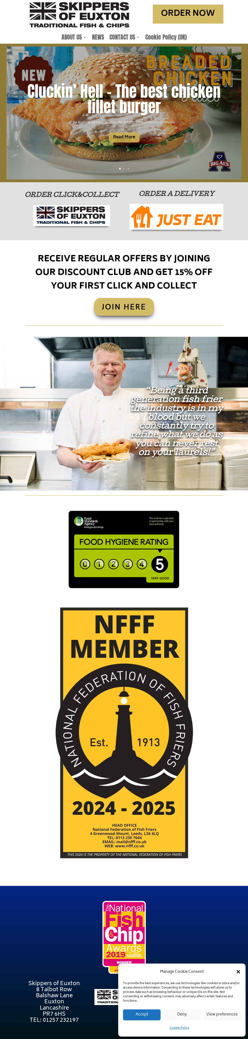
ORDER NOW (188, 14)
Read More (124, 137)
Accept (142, 1014)
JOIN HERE (124, 307)
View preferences (222, 1014)
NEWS (98, 38)
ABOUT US (72, 38)
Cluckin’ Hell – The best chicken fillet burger (124, 99)
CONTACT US (122, 38)
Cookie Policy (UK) (166, 38)
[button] (238, 971)
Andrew (84, 123)
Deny (182, 1014)
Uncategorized (141, 123)
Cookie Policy (179, 1028)
